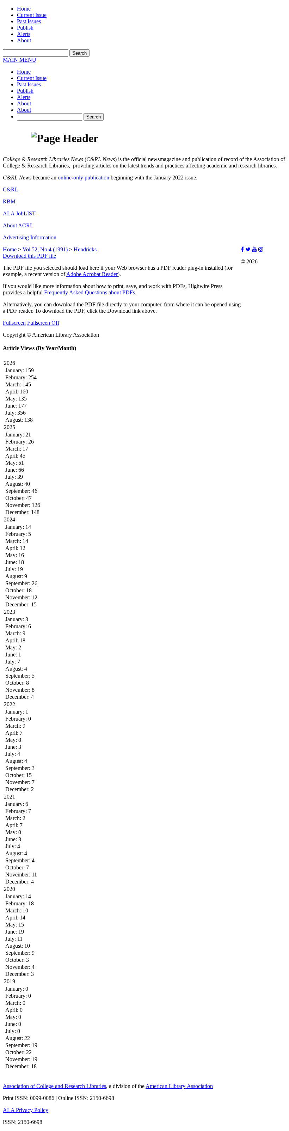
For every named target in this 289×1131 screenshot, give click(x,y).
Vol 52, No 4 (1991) (45, 249)
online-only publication (83, 178)
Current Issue (32, 15)
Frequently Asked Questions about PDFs (89, 292)
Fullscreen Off (43, 323)
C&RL (10, 189)
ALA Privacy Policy (25, 1110)
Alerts (23, 34)
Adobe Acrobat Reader (92, 274)
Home (24, 9)
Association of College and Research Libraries (54, 1086)
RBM (9, 201)
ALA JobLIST (19, 213)
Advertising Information (29, 237)
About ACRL (18, 225)
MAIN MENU (19, 60)
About (24, 40)
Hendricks (85, 249)
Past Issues (29, 21)
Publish (25, 28)
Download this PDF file (29, 256)
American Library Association (179, 1086)
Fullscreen (14, 323)
